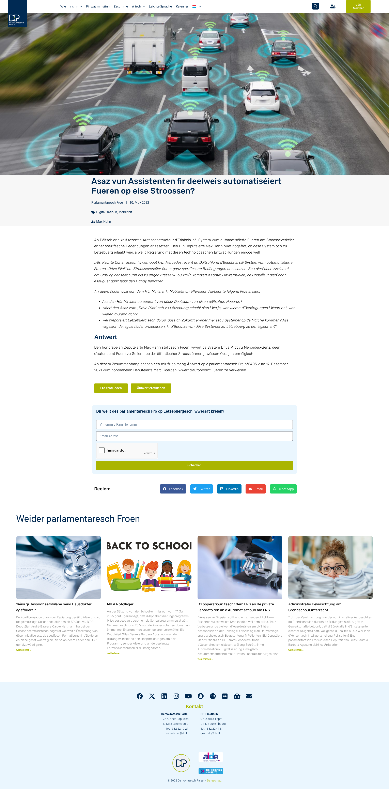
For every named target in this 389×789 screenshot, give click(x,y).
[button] (173, 489)
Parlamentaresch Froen (108, 202)
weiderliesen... (23, 650)
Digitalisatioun (106, 212)
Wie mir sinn (69, 6)
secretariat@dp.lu (177, 733)
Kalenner (182, 6)
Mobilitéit (125, 212)
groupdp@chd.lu (211, 733)
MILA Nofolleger (120, 604)
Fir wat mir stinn (98, 6)
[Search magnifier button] (315, 6)
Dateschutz (214, 780)
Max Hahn (103, 222)
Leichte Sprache (160, 6)
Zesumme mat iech (127, 6)
